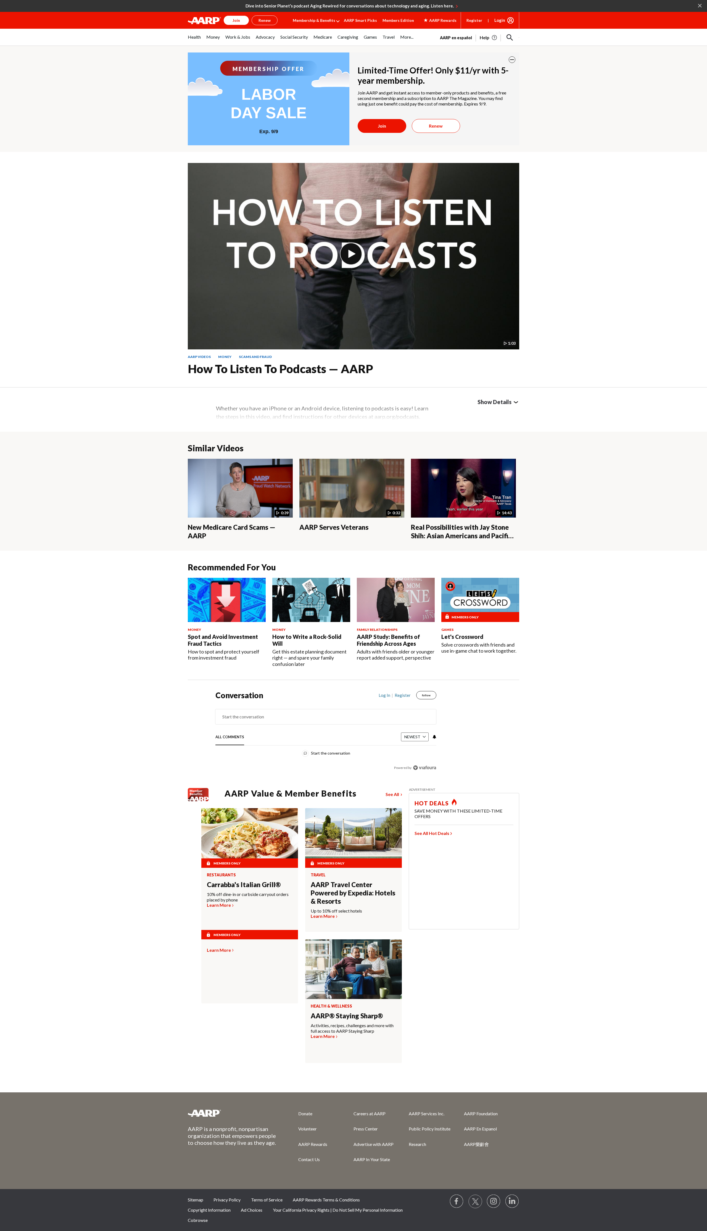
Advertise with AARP (374, 1144)
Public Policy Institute (429, 1128)
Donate (305, 1113)
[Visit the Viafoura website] (424, 767)
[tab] (229, 737)
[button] (510, 37)
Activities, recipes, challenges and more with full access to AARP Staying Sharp (352, 1028)
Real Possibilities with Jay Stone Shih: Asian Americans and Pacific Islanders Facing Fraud (461, 535)
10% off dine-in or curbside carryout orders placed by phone (248, 897)
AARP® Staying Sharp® (347, 1016)
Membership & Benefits (314, 20)
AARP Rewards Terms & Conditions (326, 1199)
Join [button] (236, 20)
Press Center (366, 1128)
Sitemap (195, 1199)
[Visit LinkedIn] (512, 1201)
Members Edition (398, 20)
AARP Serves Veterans (333, 527)
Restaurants (221, 875)
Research (417, 1144)
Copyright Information (209, 1209)
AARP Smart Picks (360, 20)
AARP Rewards (312, 1144)
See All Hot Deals (432, 833)
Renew (436, 125)
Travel (318, 875)
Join (382, 125)
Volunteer (307, 1128)
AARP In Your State (372, 1159)
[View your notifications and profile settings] (433, 736)
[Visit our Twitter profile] (475, 1201)
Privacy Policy (227, 1199)
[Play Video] (351, 254)
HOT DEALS (432, 803)
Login (499, 20)
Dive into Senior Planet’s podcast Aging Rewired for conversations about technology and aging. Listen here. (350, 5)
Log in (384, 695)
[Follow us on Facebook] (457, 1201)
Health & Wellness (331, 1006)
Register (474, 20)
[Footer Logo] (232, 1113)
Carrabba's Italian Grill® (244, 885)
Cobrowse (198, 1220)
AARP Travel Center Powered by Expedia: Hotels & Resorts (353, 893)
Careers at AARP (370, 1113)
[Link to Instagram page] (494, 1201)
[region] (325, 733)
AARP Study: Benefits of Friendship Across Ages (388, 640)
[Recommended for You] (227, 600)
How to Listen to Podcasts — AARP (280, 369)
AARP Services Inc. (426, 1113)
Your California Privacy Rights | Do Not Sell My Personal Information (338, 1209)
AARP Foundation (481, 1113)
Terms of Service (267, 1199)
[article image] (489, 37)
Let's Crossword (462, 636)
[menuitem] (194, 40)
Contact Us (309, 1159)
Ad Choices (251, 1209)
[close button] (512, 59)
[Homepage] (204, 20)
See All (392, 794)
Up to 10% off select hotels (336, 910)
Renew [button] (264, 20)
